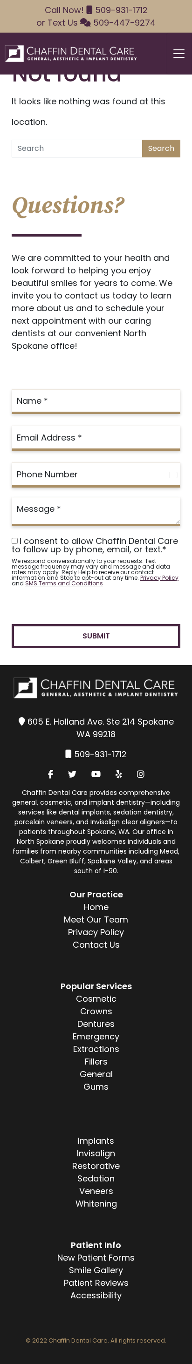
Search (161, 148)
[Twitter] (72, 774)
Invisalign (96, 1153)
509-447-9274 (124, 22)
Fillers (96, 1061)
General (96, 1074)
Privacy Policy (159, 578)
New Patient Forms (96, 1257)
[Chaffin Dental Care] (69, 54)
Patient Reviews (96, 1283)
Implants (96, 1141)
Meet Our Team (96, 919)
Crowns (96, 1011)
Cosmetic (96, 998)
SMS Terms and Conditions (64, 583)
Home (96, 907)
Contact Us (96, 944)
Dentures (96, 1024)
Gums (96, 1087)
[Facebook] (51, 774)
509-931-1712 (121, 10)
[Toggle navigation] (179, 54)
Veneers (96, 1191)
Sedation (96, 1178)
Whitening (96, 1203)
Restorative (96, 1166)
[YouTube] (96, 774)
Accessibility (96, 1295)
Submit (96, 636)
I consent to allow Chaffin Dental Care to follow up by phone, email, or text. (95, 545)
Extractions (96, 1049)
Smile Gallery (96, 1270)
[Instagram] (141, 774)
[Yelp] (119, 774)
